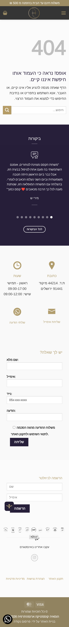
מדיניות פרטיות (15, 578)
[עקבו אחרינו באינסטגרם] (34, 557)
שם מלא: (12, 359)
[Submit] (7, 110)
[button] (63, 13)
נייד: (9, 393)
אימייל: (11, 376)
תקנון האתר (55, 578)
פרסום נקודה (22, 621)
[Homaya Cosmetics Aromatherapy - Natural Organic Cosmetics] (34, 13)
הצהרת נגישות (36, 578)
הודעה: (11, 410)
